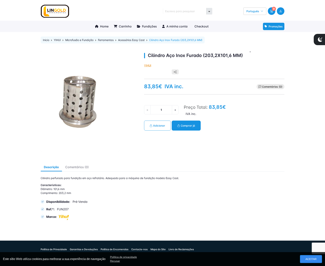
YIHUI (57, 40)
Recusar (115, 260)
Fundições (149, 26)
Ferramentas (106, 40)
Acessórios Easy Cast (131, 40)
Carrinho (125, 26)
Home (104, 26)
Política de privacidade (123, 256)
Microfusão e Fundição (79, 40)
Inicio (46, 40)
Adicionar (158, 125)
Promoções (275, 26)
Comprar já (187, 125)
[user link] (280, 11)
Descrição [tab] (51, 167)
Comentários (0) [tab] (77, 167)
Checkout (201, 26)
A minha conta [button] (177, 26)
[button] (271, 11)
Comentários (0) (272, 86)
